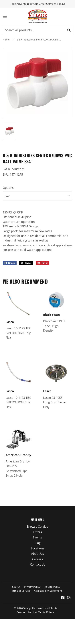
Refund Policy (52, 586)
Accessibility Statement (48, 590)
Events (37, 537)
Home (6, 39)
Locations (37, 548)
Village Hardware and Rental (40, 608)
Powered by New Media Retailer (36, 612)
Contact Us (37, 564)
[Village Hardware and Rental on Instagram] (68, 598)
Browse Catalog (37, 527)
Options (8, 188)
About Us (37, 554)
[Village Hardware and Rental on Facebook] (63, 598)
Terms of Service (20, 590)
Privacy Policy (32, 586)
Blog (38, 543)
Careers (37, 559)
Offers (37, 532)
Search (16, 586)
